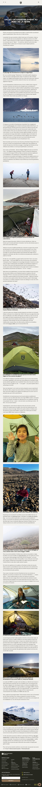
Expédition (12, 759)
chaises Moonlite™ (22, 555)
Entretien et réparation (25, 760)
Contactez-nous (4, 759)
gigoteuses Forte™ (16, 516)
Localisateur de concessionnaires (25, 764)
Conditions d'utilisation (14, 764)
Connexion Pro (29, 784)
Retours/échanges (4, 765)
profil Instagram (10, 125)
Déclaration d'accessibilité (15, 769)
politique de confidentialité (15, 766)
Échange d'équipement (36, 768)
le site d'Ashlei (30, 739)
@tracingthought (26, 748)
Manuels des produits (13, 784)
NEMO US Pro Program (5, 768)
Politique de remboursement (13, 763)
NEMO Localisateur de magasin (28, 774)
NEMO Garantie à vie (27, 772)
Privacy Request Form (14, 767)
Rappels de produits (25, 762)
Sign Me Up (11, 780)
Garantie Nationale (4, 762)
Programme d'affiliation (36, 764)
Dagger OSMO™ (12, 323)
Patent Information (25, 767)
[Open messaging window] (40, 785)
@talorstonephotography (15, 748)
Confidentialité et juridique (25, 777)
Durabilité (34, 760)
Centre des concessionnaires (35, 762)
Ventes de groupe (35, 767)
